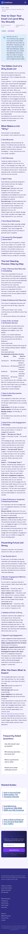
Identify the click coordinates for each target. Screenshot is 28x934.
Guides (7, 7)
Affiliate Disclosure (6, 915)
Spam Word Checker (13, 714)
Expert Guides (4, 905)
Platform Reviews (5, 898)
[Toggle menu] (25, 2)
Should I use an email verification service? (11, 769)
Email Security (4, 903)
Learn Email (4, 907)
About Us (3, 913)
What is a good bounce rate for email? (12, 761)
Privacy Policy (4, 918)
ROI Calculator (4, 892)
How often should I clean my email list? (12, 745)
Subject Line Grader (6, 885)
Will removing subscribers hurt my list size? (12, 753)
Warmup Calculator (6, 890)
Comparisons (4, 900)
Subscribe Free (14, 850)
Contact (3, 920)
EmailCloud (8, 2)
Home (2, 7)
